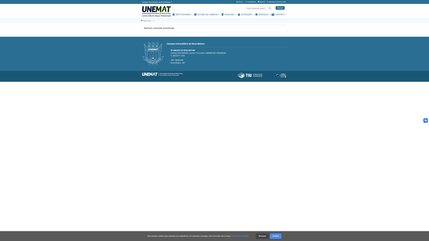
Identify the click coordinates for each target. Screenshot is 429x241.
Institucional (183, 14)
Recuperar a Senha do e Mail (277, 2)
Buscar (280, 8)
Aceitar (276, 236)
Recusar (262, 236)
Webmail (262, 2)
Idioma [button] (240, 2)
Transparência (251, 2)
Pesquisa (229, 14)
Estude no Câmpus (207, 14)
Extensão (246, 14)
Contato (279, 14)
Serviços (263, 14)
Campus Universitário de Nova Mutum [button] (156, 2)
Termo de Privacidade (239, 236)
